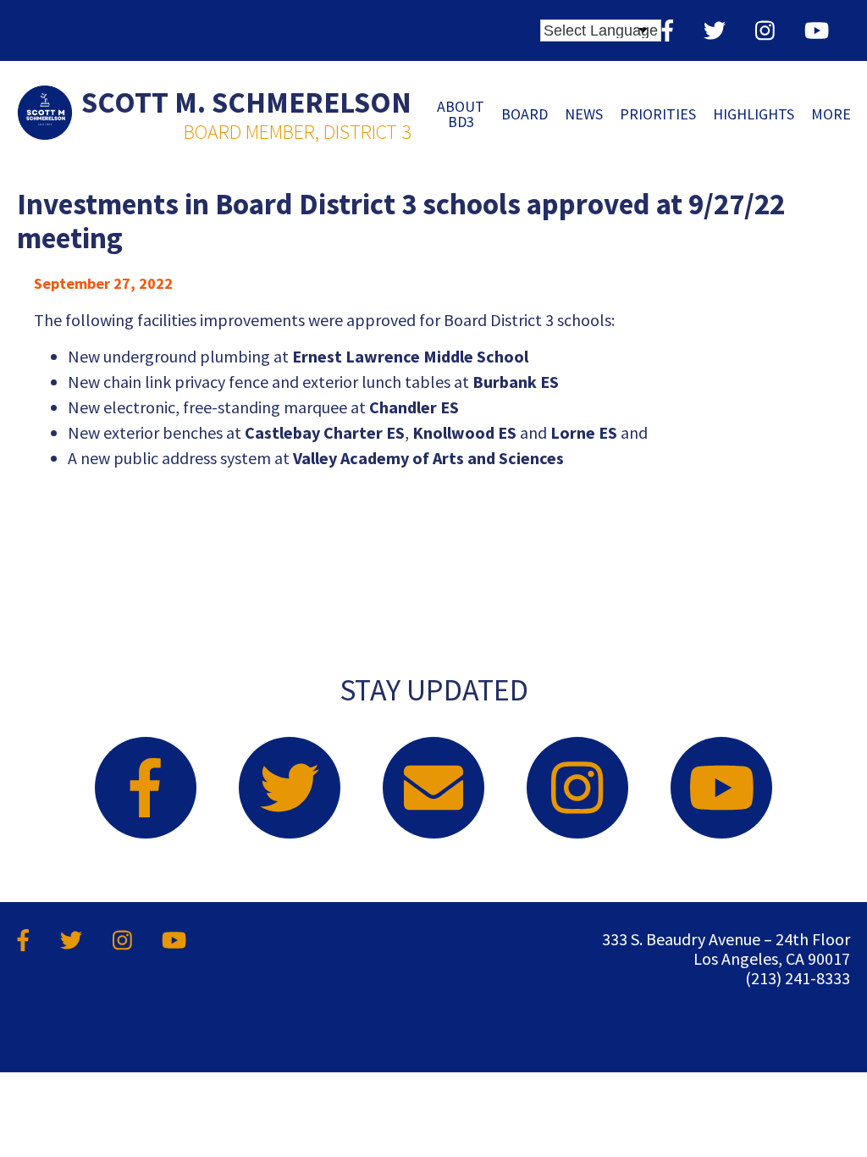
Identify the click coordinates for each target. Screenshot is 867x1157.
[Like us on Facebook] (667, 30)
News (584, 114)
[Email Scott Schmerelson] (433, 788)
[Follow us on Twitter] (715, 30)
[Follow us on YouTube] (816, 30)
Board (524, 114)
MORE (831, 114)
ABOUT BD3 (460, 114)
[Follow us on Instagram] (765, 30)
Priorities (658, 114)
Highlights (753, 114)
